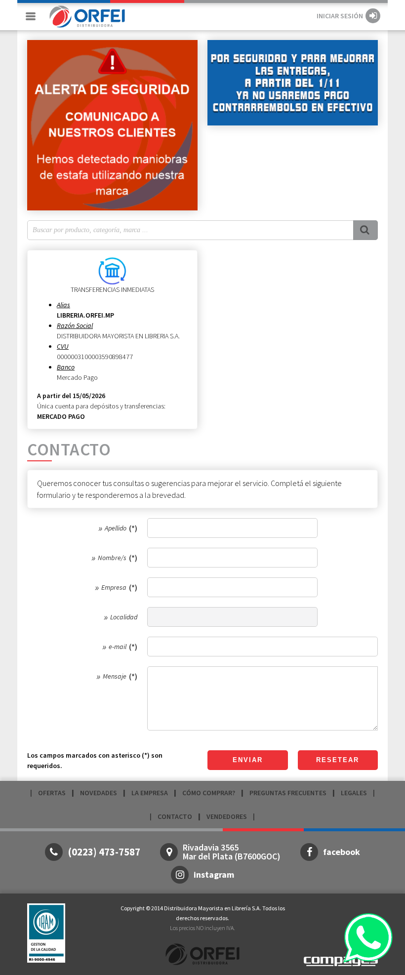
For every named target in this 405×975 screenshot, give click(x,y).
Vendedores (226, 816)
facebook (341, 851)
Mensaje (114, 676)
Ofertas (52, 792)
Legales (354, 792)
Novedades (98, 792)
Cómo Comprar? (208, 792)
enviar (248, 760)
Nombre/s (112, 557)
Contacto (175, 816)
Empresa (113, 587)
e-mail (117, 646)
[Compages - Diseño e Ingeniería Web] (341, 960)
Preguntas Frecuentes (287, 792)
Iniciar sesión (340, 15)
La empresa (149, 792)
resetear (337, 760)
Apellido (115, 528)
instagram (214, 874)
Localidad (123, 616)
